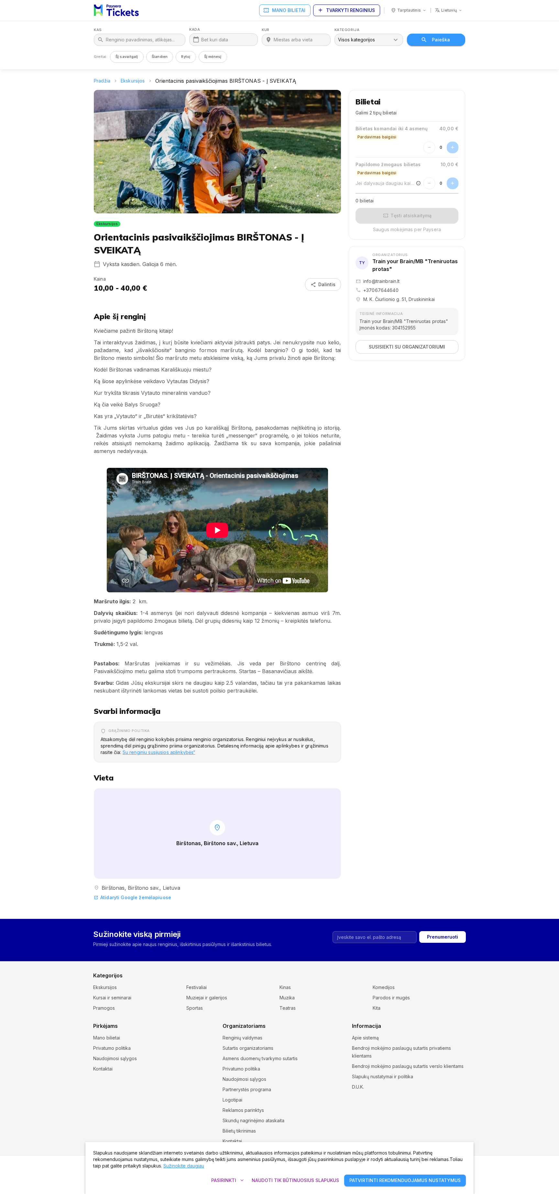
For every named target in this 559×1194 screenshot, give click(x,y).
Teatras (288, 1008)
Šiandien (160, 56)
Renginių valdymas (242, 1037)
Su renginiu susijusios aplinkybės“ (159, 752)
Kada (194, 29)
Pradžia (102, 80)
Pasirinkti (228, 1180)
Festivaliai (196, 987)
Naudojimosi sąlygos (115, 1058)
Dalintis (323, 284)
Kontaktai (103, 1068)
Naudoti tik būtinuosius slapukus (295, 1180)
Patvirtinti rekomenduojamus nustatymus (405, 1180)
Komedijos (384, 987)
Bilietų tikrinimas (239, 1131)
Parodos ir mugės (391, 997)
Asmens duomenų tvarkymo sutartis (260, 1058)
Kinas (285, 987)
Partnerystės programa (247, 1089)
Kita (376, 1008)
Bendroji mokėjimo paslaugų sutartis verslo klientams (408, 1066)
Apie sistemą (365, 1037)
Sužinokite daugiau (183, 1165)
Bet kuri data (214, 39)
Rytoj (185, 56)
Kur (265, 30)
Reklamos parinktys (243, 1110)
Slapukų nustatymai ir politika (382, 1076)
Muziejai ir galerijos (206, 997)
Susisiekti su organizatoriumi (407, 347)
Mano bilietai (284, 10)
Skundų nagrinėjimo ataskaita (253, 1120)
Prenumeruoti (442, 937)
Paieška (441, 39)
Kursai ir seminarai (112, 997)
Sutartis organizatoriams (248, 1048)
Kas (98, 30)
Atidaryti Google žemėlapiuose (132, 897)
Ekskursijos (133, 80)
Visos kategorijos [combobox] (356, 39)
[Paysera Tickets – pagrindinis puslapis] (116, 10)
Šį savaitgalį (126, 56)
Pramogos (104, 1008)
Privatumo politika (112, 1048)
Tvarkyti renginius (346, 10)
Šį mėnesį (213, 56)
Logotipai (232, 1100)
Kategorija (347, 30)
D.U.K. (358, 1087)
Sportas (194, 1008)
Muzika (287, 997)
